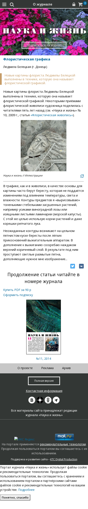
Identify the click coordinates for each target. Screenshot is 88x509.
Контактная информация (44, 391)
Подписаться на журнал (44, 45)
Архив (66, 368)
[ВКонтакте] (81, 266)
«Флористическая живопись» (52, 115)
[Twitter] (72, 266)
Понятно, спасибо (15, 497)
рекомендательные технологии (63, 444)
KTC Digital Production (63, 459)
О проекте (25, 368)
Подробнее (26, 490)
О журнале (42, 4)
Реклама (47, 368)
